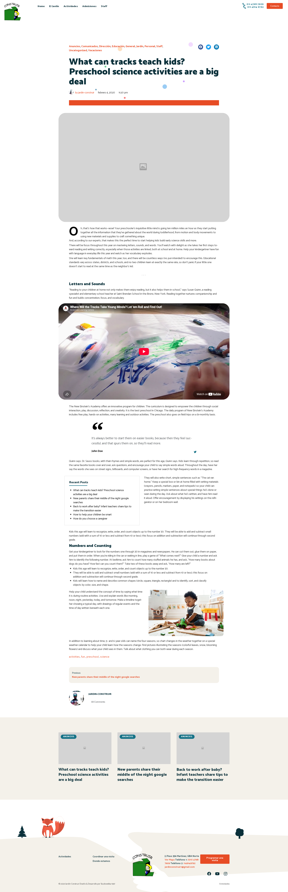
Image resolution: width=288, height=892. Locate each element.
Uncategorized (78, 50)
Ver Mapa (170, 860)
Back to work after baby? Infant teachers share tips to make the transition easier (102, 508)
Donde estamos (101, 861)
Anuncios (74, 46)
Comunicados (89, 46)
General (130, 46)
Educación (118, 46)
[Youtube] (217, 874)
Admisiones (89, 6)
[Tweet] (195, 452)
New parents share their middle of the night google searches (101, 500)
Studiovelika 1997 (108, 884)
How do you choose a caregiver (90, 518)
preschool (92, 657)
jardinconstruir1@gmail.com (180, 867)
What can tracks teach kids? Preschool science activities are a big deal (98, 492)
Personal (149, 46)
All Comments (98, 702)
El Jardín (54, 6)
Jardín (139, 46)
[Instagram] (226, 874)
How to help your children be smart (92, 514)
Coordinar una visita (103, 857)
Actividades (71, 6)
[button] (275, 6)
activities (74, 657)
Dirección (105, 46)
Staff (104, 6)
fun (83, 657)
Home (41, 6)
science (104, 657)
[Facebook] (209, 874)
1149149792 (189, 863)
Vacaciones (95, 50)
